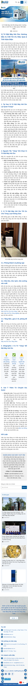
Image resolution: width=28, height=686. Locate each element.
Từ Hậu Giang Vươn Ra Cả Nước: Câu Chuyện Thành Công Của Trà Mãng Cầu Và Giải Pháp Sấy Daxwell (13, 514)
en (22, 2)
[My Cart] (18, 2)
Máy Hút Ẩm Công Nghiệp (11, 313)
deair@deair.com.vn (8, 634)
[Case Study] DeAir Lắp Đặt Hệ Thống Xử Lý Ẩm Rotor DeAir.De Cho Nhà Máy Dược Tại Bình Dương (13, 538)
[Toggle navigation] (25, 2)
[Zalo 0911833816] (2, 678)
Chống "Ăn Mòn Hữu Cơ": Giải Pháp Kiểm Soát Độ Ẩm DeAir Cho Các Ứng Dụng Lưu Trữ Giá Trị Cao (13, 562)
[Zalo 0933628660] (25, 670)
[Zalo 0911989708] (2, 670)
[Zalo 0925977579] (2, 681)
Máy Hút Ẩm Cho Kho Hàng (9, 311)
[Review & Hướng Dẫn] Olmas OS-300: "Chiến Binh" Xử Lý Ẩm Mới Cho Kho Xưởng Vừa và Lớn (12, 586)
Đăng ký (24, 487)
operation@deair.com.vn (9, 648)
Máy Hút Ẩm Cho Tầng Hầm (9, 341)
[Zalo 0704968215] (25, 674)
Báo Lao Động (23, 428)
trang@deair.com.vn (18, 662)
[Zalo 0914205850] (2, 674)
